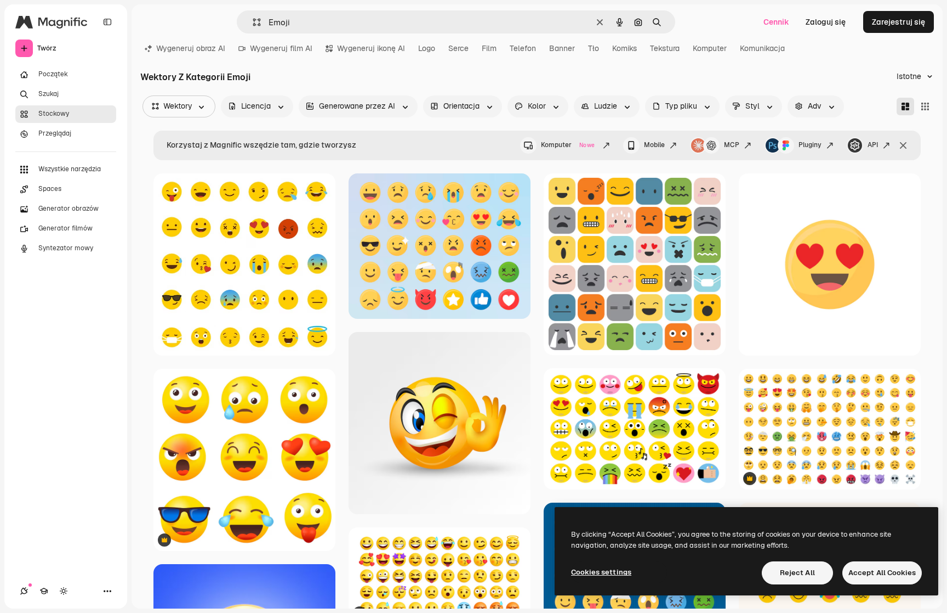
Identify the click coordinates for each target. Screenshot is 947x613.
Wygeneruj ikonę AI (371, 48)
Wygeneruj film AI (281, 48)
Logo (426, 48)
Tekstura (665, 48)
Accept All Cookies (882, 572)
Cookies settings (601, 572)
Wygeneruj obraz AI (190, 48)
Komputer (710, 48)
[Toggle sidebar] (107, 22)
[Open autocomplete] (252, 22)
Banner (562, 48)
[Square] (925, 106)
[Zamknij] (903, 145)
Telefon (523, 48)
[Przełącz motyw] (63, 591)
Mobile (654, 144)
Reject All (797, 572)
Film (489, 48)
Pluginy (810, 144)
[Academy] (44, 591)
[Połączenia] (24, 591)
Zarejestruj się (898, 22)
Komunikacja (762, 48)
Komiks (624, 48)
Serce (458, 48)
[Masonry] (905, 106)
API (873, 144)
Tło (593, 48)
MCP (731, 144)
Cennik (776, 22)
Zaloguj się (826, 22)
